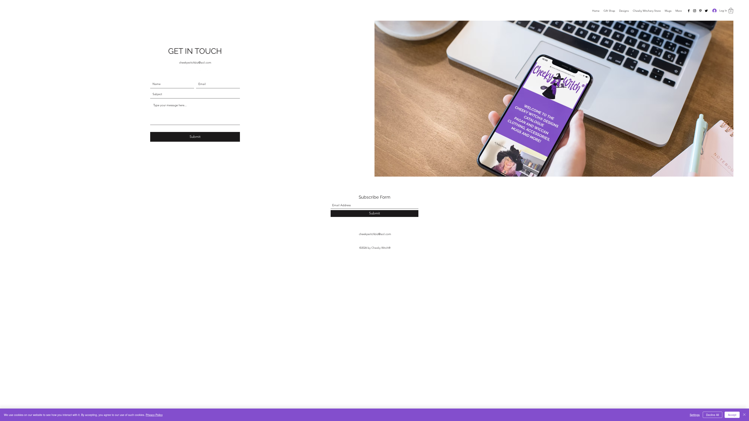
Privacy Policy (154, 415)
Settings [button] (695, 415)
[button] (731, 10)
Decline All (712, 415)
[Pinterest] (700, 11)
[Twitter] (706, 11)
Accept (732, 415)
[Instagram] (695, 11)
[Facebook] (689, 11)
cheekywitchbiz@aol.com (195, 62)
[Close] (744, 415)
